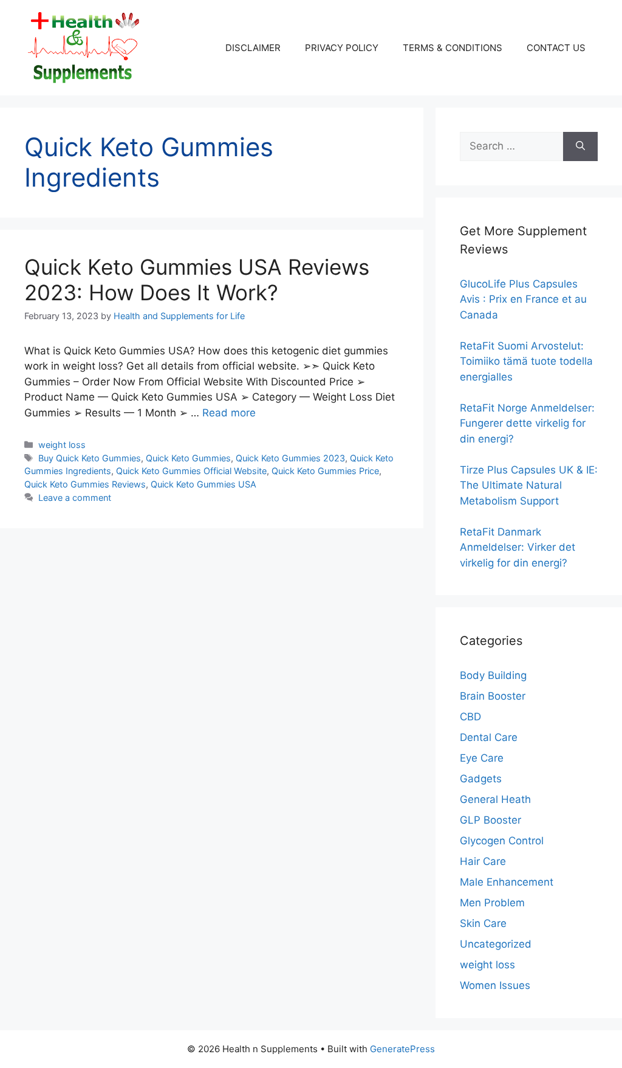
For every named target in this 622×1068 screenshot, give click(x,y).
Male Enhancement (506, 882)
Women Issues (495, 985)
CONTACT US (556, 47)
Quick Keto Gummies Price (325, 471)
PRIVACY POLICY (341, 47)
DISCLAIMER (253, 47)
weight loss (62, 444)
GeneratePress (402, 1049)
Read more (229, 413)
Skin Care (483, 923)
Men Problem (492, 903)
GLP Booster (490, 820)
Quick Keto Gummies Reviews (85, 484)
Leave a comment (74, 497)
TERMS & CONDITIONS (452, 47)
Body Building (493, 675)
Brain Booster (492, 696)
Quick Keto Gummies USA (203, 484)
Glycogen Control (502, 841)
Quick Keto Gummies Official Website (191, 471)
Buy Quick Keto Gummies (89, 458)
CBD (470, 717)
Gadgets (481, 779)
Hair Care (483, 861)
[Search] (580, 146)
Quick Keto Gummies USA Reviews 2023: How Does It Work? (196, 279)
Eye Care (482, 758)
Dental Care (489, 737)
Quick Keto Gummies (188, 458)
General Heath (495, 799)
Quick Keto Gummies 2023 (290, 458)
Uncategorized (495, 944)
